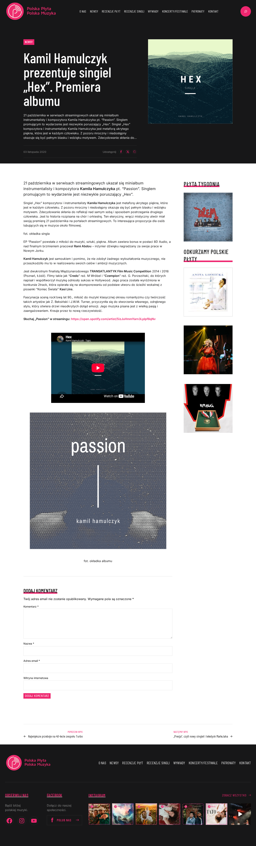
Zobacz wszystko (234, 795)
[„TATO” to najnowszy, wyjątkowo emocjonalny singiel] (216, 814)
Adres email (31, 660)
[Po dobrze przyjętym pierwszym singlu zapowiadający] (99, 814)
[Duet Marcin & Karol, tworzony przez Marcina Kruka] (193, 814)
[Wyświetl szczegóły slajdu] (208, 349)
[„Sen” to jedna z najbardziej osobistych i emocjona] (123, 814)
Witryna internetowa (35, 678)
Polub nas (64, 820)
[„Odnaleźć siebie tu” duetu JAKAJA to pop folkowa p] (146, 814)
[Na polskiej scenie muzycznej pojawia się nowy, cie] (169, 814)
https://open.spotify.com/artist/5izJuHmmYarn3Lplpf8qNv (113, 319)
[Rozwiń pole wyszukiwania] (245, 11)
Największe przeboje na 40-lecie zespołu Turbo (55, 736)
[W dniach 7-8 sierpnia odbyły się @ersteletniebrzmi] (240, 814)
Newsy (29, 42)
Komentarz (31, 606)
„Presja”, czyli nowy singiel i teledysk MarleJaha (201, 736)
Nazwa (28, 643)
